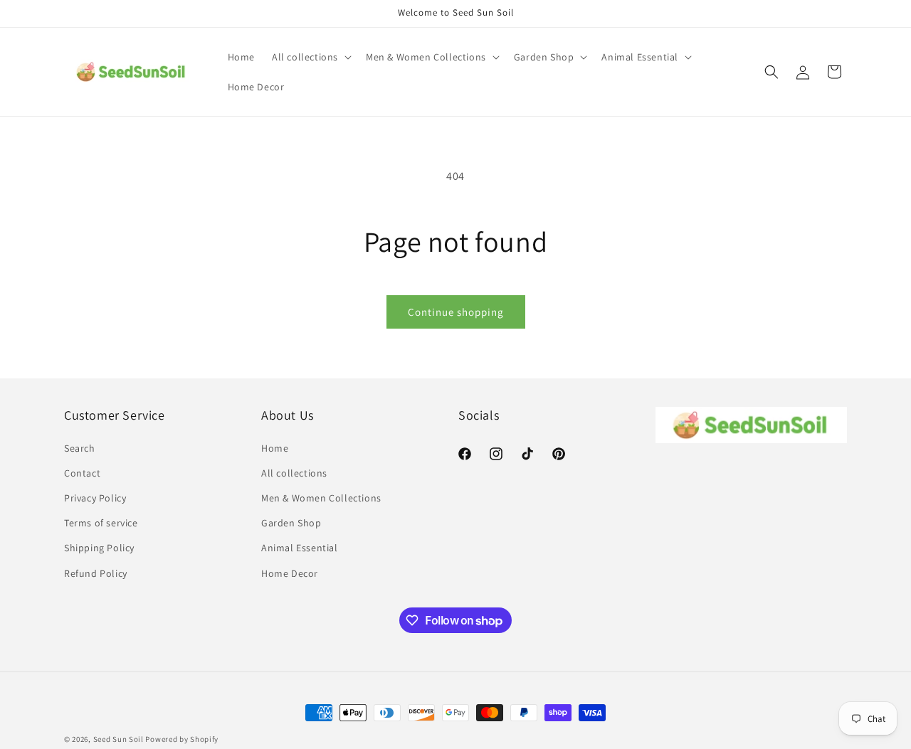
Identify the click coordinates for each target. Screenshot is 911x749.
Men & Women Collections (321, 498)
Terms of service (101, 522)
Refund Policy (95, 573)
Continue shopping (456, 312)
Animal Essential (299, 547)
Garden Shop (291, 522)
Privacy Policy (95, 498)
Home (274, 448)
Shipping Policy (99, 547)
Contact (82, 473)
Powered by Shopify (181, 739)
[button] (310, 57)
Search (79, 448)
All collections (294, 473)
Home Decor (289, 573)
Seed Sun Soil (118, 739)
